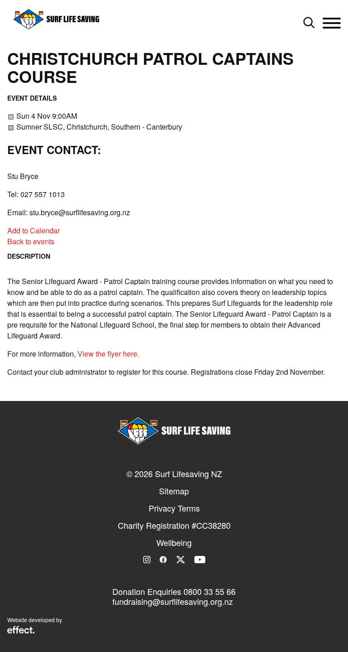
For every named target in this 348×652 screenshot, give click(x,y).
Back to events (30, 241)
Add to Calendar (33, 230)
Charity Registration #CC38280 (174, 525)
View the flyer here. (108, 353)
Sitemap (174, 491)
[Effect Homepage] (20, 631)
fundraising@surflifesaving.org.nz (172, 601)
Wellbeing (174, 542)
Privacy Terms (174, 508)
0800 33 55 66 (210, 591)
